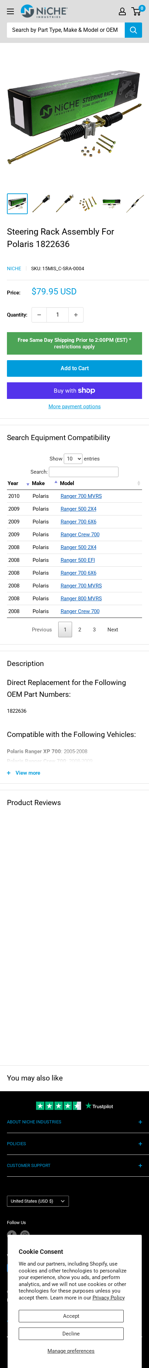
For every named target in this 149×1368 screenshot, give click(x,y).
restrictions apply (74, 347)
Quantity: (17, 315)
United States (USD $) (32, 1201)
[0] (136, 11)
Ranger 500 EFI (78, 560)
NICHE (14, 268)
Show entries (75, 459)
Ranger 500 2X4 (78, 509)
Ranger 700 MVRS (81, 496)
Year (13, 483)
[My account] (122, 11)
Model (67, 483)
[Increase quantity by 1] (76, 315)
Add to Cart (75, 368)
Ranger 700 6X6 (78, 522)
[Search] (133, 30)
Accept (71, 1316)
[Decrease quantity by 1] (39, 315)
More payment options (75, 406)
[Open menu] (10, 11)
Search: (39, 472)
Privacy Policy (109, 1298)
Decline (71, 1334)
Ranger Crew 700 (80, 534)
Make (38, 483)
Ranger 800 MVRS (81, 598)
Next (112, 630)
